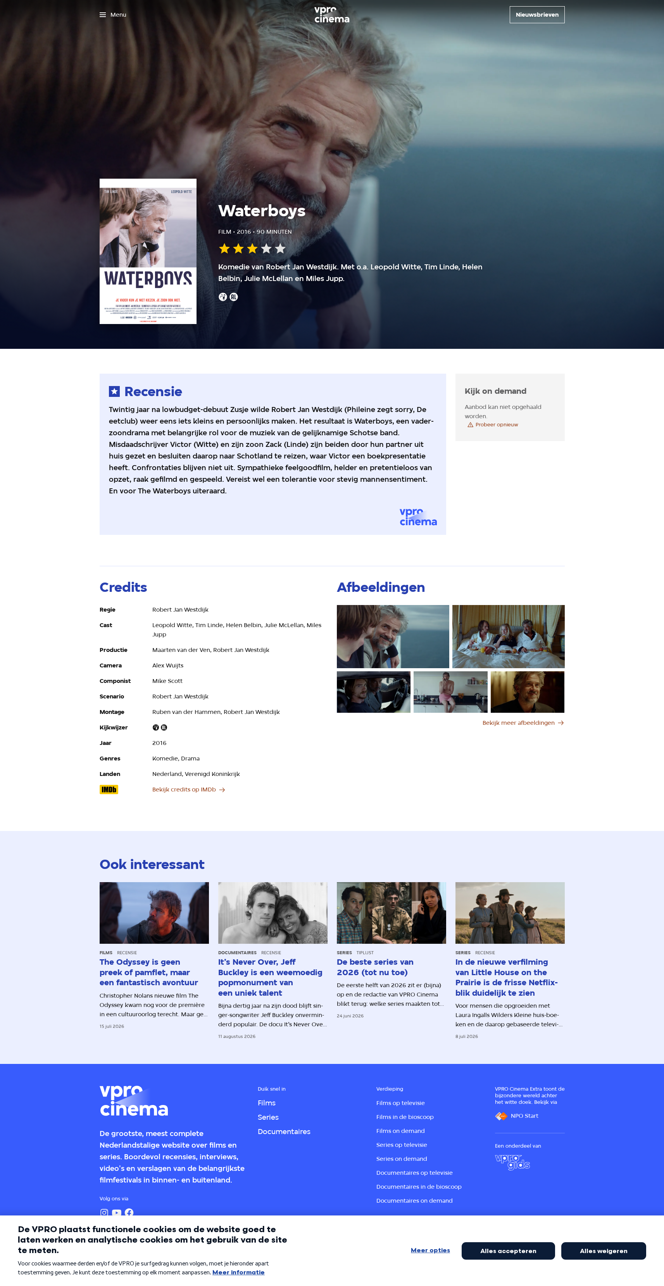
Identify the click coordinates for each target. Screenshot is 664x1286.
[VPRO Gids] (512, 1163)
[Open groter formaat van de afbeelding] (393, 636)
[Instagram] (104, 1212)
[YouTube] (116, 1212)
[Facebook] (129, 1212)
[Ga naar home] (331, 14)
